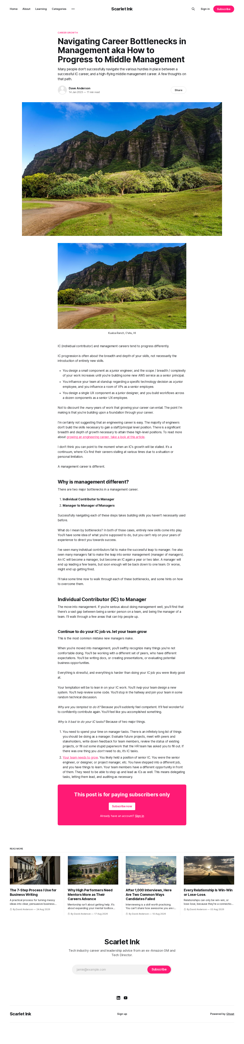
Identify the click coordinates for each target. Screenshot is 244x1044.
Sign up (122, 1014)
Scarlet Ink (122, 8)
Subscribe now (122, 806)
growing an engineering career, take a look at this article (106, 437)
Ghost (230, 1014)
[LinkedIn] (118, 998)
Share (178, 90)
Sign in (205, 9)
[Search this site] (193, 9)
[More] (73, 9)
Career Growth (68, 32)
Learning (41, 9)
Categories (59, 9)
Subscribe (223, 9)
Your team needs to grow (80, 757)
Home (14, 9)
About (26, 9)
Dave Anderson (79, 88)
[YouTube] (125, 998)
